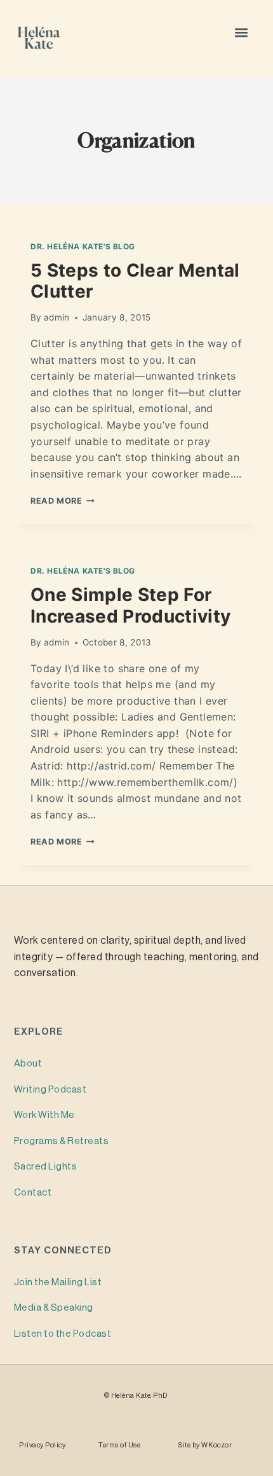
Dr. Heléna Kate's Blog (82, 246)
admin (57, 317)
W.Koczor (216, 1445)
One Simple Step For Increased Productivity (130, 605)
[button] (241, 32)
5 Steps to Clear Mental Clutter (135, 281)
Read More (62, 501)
